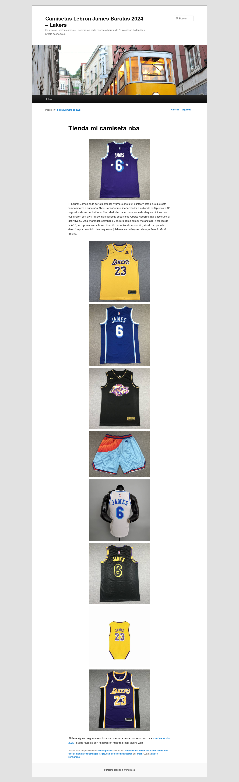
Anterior (173, 109)
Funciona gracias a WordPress (119, 769)
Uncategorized (104, 750)
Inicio (49, 99)
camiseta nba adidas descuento (140, 750)
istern (139, 753)
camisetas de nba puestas (119, 753)
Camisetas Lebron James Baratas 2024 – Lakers (94, 21)
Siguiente (188, 109)
